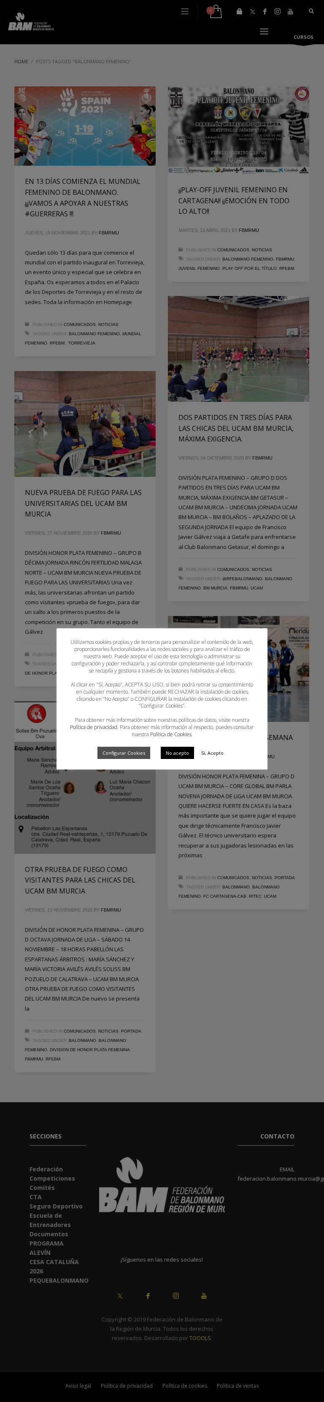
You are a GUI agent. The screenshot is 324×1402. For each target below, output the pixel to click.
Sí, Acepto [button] (212, 753)
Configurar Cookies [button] (124, 753)
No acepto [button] (177, 753)
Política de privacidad (93, 727)
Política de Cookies (171, 734)
